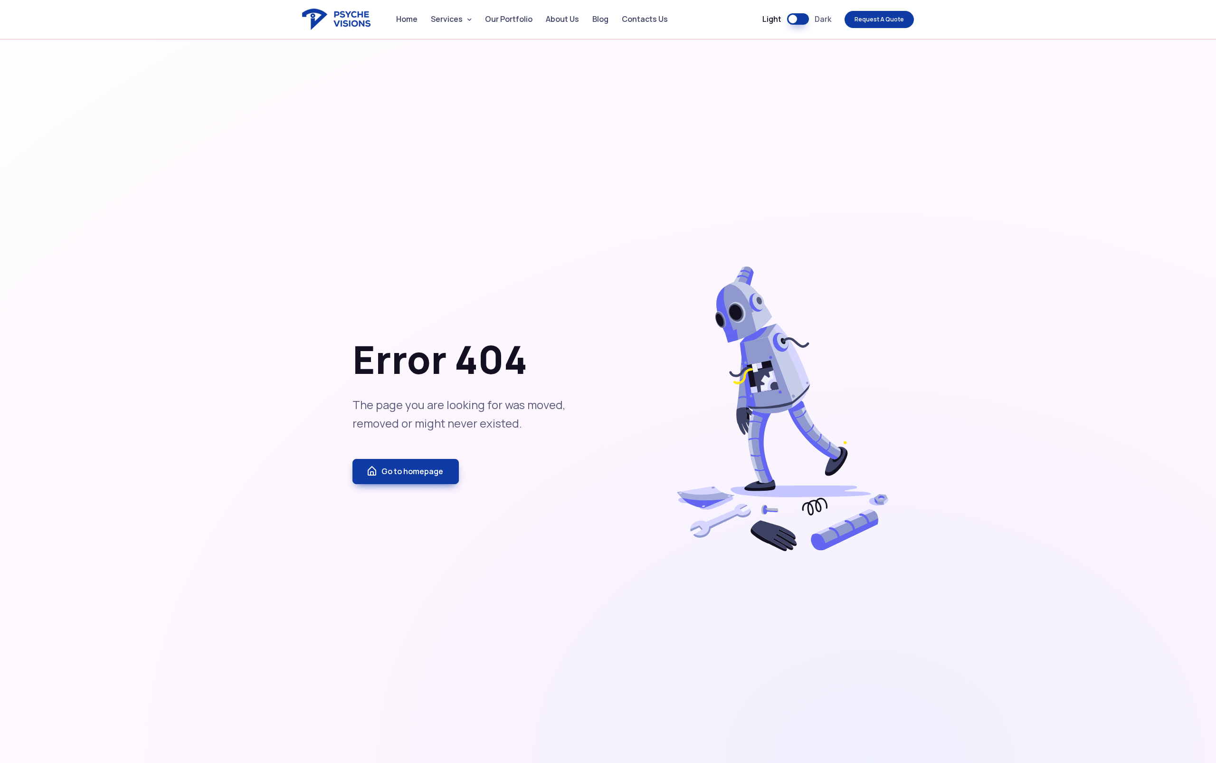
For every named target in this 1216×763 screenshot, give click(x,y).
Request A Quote (879, 19)
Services (447, 19)
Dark (823, 19)
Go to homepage (412, 471)
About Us (562, 19)
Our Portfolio (508, 19)
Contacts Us (645, 19)
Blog (600, 19)
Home (407, 19)
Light (771, 19)
